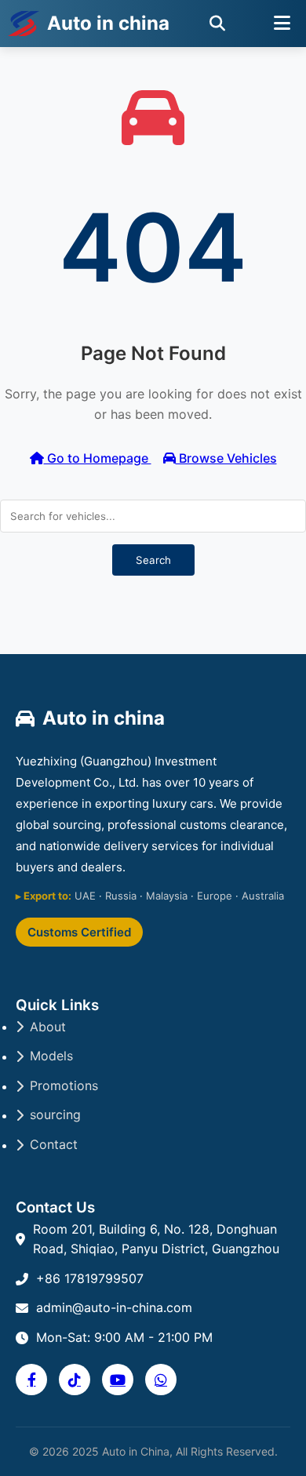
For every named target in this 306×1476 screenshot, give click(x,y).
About (48, 1026)
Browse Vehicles (226, 458)
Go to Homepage (97, 458)
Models (51, 1055)
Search (153, 560)
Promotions (64, 1085)
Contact (54, 1144)
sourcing (55, 1114)
